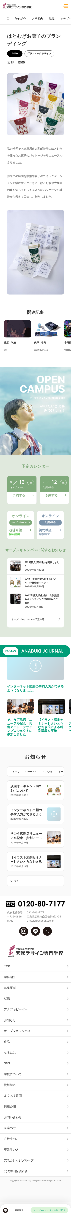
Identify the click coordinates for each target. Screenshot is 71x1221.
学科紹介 (10, 977)
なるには (10, 1052)
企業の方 (10, 1128)
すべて (15, 771)
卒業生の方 (11, 1149)
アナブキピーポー (16, 1009)
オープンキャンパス (17, 1031)
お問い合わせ (13, 1117)
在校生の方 (11, 1139)
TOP (7, 966)
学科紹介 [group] (20, 18)
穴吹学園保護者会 (16, 1171)
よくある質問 (13, 1095)
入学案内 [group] (37, 18)
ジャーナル (31, 771)
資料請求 (10, 1085)
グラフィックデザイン (39, 53)
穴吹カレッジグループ (19, 1160)
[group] (8, 18)
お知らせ (10, 1020)
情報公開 (10, 1106)
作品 (7, 1042)
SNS (7, 1063)
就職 (7, 998)
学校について (13, 1074)
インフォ (47, 771)
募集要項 (10, 988)
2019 (15, 53)
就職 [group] (51, 18)
